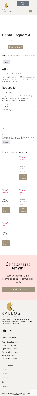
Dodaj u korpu (15, 47)
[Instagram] (11, 331)
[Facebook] (5, 331)
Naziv (4, 121)
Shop (4, 382)
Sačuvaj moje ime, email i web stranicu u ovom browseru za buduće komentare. (18, 137)
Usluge (4, 374)
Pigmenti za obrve (28, 55)
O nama (4, 370)
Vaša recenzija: (7, 110)
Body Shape (6, 378)
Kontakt (4, 386)
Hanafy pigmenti (15, 55)
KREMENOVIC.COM (19, 394)
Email (4, 128)
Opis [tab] (6, 62)
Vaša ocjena (6, 104)
